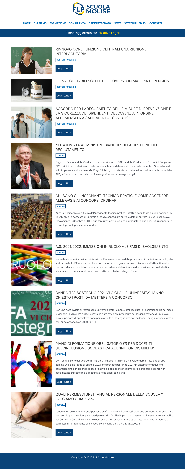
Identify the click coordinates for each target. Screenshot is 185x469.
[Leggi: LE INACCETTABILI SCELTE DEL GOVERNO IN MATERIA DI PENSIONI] (31, 89)
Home (27, 23)
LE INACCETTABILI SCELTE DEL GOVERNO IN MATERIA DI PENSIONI (113, 81)
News (117, 23)
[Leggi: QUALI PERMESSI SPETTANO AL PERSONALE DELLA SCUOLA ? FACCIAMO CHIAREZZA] (31, 414)
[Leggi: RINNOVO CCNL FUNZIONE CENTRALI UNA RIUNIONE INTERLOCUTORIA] (31, 60)
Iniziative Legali (109, 33)
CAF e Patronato (100, 23)
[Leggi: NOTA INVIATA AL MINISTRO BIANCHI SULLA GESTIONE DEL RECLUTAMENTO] (31, 165)
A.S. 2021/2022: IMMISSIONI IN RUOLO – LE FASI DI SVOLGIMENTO (112, 246)
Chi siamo (40, 23)
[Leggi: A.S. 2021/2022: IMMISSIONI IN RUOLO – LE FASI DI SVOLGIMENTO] (31, 264)
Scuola (60, 155)
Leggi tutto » (65, 69)
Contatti (155, 23)
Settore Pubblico (66, 60)
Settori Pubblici (135, 23)
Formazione (57, 23)
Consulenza (77, 23)
